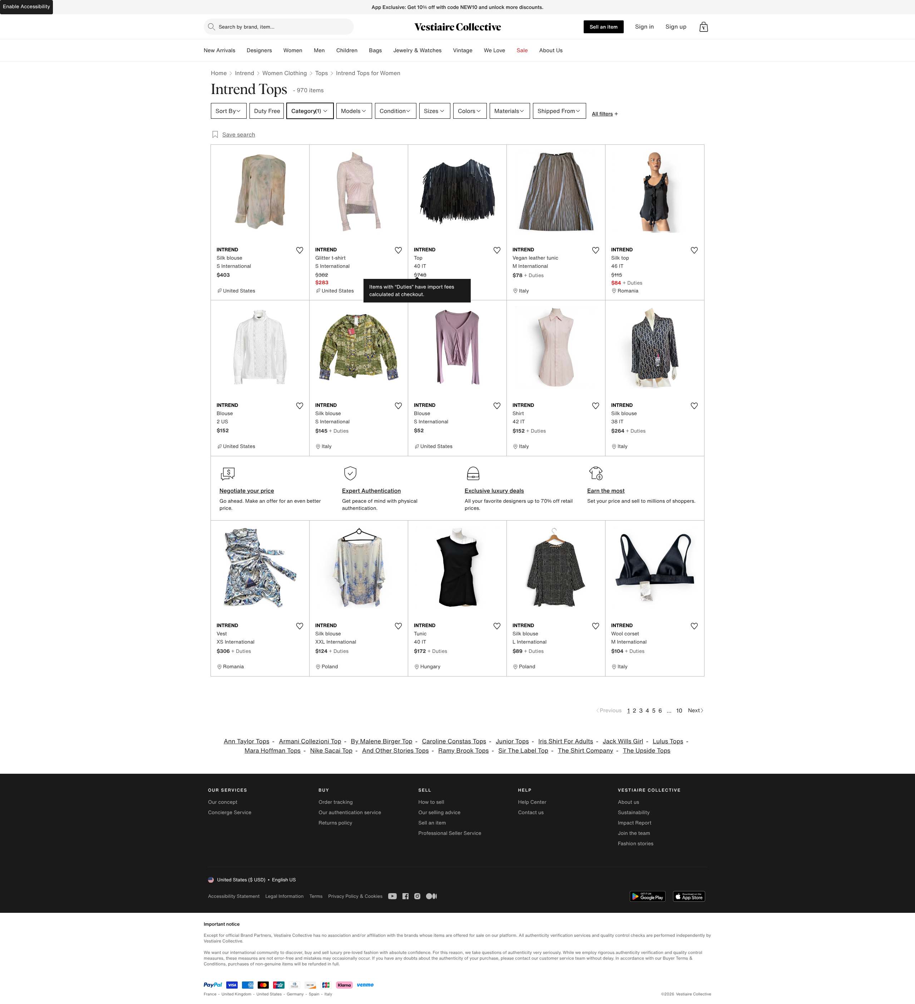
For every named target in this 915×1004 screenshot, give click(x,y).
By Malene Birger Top (381, 741)
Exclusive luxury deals (494, 490)
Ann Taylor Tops (246, 741)
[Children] (363, 50)
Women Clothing (284, 73)
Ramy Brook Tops (463, 750)
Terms (315, 896)
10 (679, 710)
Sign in (644, 26)
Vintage (462, 50)
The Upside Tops (647, 750)
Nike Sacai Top (331, 750)
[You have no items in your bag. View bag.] (704, 27)
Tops (321, 73)
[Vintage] (478, 50)
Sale (522, 50)
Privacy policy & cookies (355, 896)
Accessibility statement (233, 896)
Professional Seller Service (449, 833)
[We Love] (511, 50)
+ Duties (534, 275)
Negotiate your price (246, 490)
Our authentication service (349, 812)
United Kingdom (237, 994)
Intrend (244, 73)
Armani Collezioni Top (310, 741)
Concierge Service (229, 812)
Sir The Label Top (523, 750)
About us (628, 802)
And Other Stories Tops (395, 750)
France (210, 994)
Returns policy (335, 823)
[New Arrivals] (241, 50)
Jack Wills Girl (623, 741)
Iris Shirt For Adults (565, 741)
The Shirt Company (585, 750)
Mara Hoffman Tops (272, 750)
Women (292, 50)
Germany (295, 994)
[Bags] (387, 50)
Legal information (284, 896)
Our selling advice (439, 812)
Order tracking (335, 802)
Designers (259, 50)
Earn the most (606, 490)
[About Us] (568, 50)
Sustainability (634, 812)
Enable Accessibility (26, 6)
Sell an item (604, 26)
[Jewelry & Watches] (447, 50)
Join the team (634, 833)
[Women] (308, 50)
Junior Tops (512, 741)
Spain (314, 994)
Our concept (222, 802)
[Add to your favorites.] (299, 250)
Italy (328, 994)
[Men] (330, 50)
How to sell (431, 802)
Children (347, 50)
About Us (551, 50)
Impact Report (635, 823)
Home (219, 73)
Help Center (532, 802)
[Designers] (278, 50)
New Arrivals (219, 50)
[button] (704, 27)
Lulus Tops (668, 741)
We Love (494, 50)
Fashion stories (635, 843)
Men (319, 50)
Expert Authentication (371, 490)
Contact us (531, 812)
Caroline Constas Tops (454, 741)
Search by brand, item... (246, 26)
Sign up (676, 26)
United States (269, 994)
